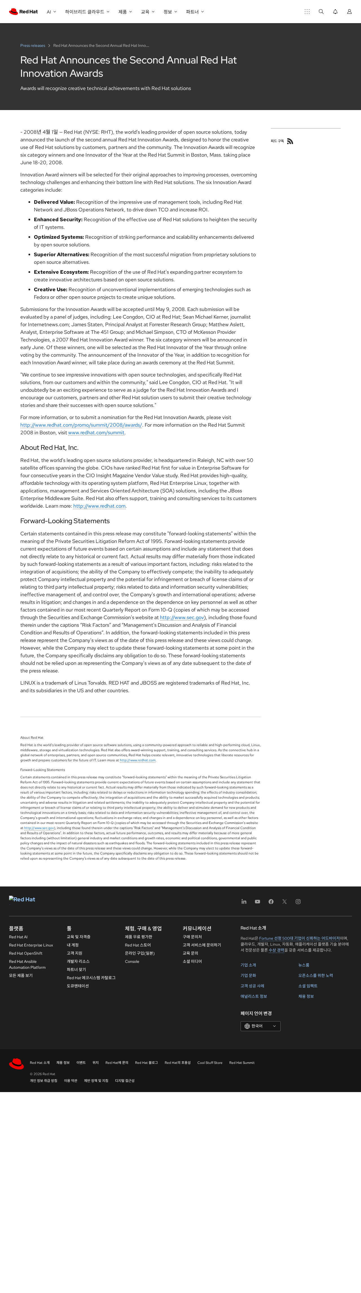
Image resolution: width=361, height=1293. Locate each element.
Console (132, 961)
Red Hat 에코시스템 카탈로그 (91, 977)
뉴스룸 (303, 965)
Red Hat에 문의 (116, 1062)
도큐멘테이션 (78, 986)
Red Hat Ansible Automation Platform (27, 964)
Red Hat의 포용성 (178, 1062)
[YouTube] (257, 903)
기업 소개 (248, 965)
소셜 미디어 (192, 961)
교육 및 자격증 (79, 936)
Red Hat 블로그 (146, 1062)
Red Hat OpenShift (25, 953)
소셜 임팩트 (308, 986)
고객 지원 (74, 953)
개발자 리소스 (78, 961)
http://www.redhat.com (99, 506)
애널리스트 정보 (254, 996)
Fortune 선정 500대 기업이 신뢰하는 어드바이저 (299, 938)
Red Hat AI (18, 936)
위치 (96, 1062)
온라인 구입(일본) (140, 953)
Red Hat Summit (242, 1062)
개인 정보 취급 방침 (43, 1081)
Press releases (33, 45)
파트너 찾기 (76, 969)
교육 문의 (190, 953)
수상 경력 (276, 950)
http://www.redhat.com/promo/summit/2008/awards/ (81, 425)
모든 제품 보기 (21, 975)
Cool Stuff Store (210, 1062)
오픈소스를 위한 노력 (315, 975)
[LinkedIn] (244, 903)
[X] (284, 903)
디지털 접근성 (125, 1081)
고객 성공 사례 (252, 986)
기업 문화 (248, 975)
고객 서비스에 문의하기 (202, 945)
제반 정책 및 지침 (96, 1081)
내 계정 (73, 945)
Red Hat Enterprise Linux (31, 945)
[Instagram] (298, 903)
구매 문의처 (192, 936)
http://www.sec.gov (182, 617)
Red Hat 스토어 (138, 945)
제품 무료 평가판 (138, 936)
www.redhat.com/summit (96, 432)
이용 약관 (70, 1081)
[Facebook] (271, 903)
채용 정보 (306, 996)
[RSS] (290, 141)
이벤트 (81, 1062)
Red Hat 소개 (40, 1062)
